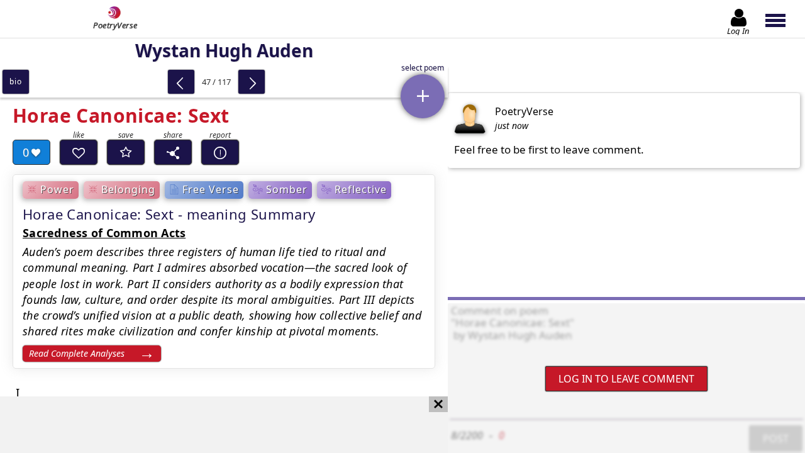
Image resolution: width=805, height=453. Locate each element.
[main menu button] (781, 19)
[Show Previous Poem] (181, 82)
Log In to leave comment (626, 379)
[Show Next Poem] (251, 82)
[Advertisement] (211, 424)
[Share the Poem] (173, 152)
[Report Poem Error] (220, 152)
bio (15, 81)
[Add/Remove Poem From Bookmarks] (126, 152)
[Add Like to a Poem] (78, 152)
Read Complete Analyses (77, 353)
